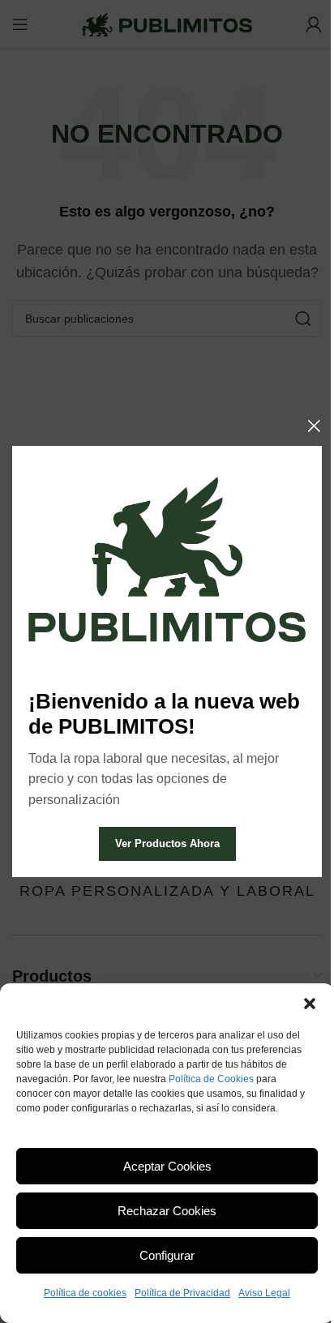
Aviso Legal (264, 1293)
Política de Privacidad (182, 1293)
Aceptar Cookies (167, 1166)
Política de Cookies (211, 1079)
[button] (310, 1003)
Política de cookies (85, 1293)
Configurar (167, 1255)
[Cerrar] (313, 425)
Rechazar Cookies (167, 1211)
